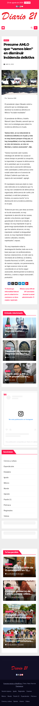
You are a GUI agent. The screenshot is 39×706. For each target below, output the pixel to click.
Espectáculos (9, 466)
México (6, 40)
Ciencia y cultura (10, 461)
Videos (6, 516)
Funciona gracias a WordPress (12, 683)
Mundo (6, 488)
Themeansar (19, 686)
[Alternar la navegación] (35, 27)
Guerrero (29, 691)
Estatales (7, 472)
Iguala (6, 477)
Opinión (7, 494)
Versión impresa (6, 691)
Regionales (8, 510)
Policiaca (7, 505)
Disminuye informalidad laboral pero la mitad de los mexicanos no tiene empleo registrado (12, 294)
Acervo (22, 701)
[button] (31, 28)
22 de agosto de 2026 (15, 573)
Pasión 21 (7, 499)
